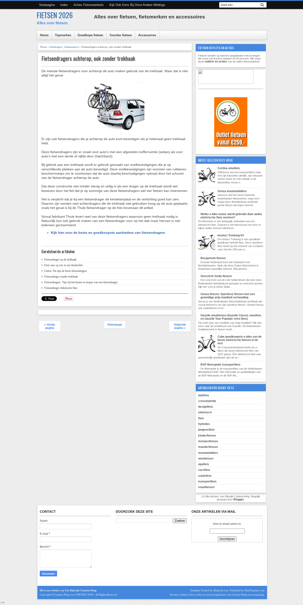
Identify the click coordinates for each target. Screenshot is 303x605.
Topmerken (63, 35)
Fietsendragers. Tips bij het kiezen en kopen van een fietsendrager (81, 282)
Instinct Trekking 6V (231, 235)
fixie (201, 418)
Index (64, 5)
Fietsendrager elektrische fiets (60, 288)
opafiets (203, 464)
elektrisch (205, 412)
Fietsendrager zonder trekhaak (61, 276)
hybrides (204, 424)
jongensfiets (206, 429)
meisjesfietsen (208, 441)
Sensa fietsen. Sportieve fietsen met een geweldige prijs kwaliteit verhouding (228, 295)
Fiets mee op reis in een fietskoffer (63, 265)
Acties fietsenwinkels (89, 5)
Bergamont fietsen (213, 258)
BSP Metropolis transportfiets (221, 364)
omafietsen (205, 458)
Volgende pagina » (180, 326)
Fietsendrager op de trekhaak (60, 259)
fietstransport (71, 46)
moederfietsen (208, 447)
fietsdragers (56, 46)
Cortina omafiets (229, 168)
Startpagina (47, 5)
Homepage (114, 324)
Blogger (238, 499)
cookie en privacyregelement (210, 594)
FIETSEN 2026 (55, 15)
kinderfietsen (207, 435)
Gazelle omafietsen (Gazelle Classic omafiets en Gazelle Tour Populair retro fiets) (231, 317)
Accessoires (147, 35)
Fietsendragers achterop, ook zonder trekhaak (88, 58)
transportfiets (207, 481)
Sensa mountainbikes (232, 191)
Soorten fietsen (121, 35)
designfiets (205, 406)
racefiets (204, 470)
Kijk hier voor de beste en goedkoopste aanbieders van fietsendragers (108, 232)
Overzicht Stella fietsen (216, 276)
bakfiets (203, 395)
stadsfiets (205, 475)
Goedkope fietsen (90, 35)
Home (44, 35)
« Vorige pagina (49, 326)
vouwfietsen (206, 487)
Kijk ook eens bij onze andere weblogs (137, 5)
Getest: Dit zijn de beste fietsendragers (65, 271)
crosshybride (207, 401)
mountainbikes (208, 453)
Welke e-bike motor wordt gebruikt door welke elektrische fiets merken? (231, 215)
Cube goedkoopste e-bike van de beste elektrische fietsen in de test (240, 340)
